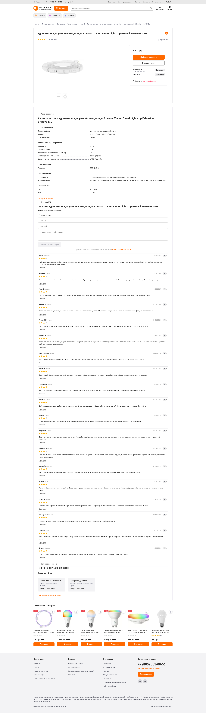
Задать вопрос (146, 674)
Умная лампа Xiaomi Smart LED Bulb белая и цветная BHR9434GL (160, 631)
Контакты (146, 2)
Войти (170, 2)
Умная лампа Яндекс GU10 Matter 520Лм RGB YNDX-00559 (113, 631)
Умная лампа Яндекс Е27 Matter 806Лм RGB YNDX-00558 (66, 631)
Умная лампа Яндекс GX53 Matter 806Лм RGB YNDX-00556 (137, 631)
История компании (109, 667)
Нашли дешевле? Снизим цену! (44, 678)
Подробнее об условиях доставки (49, 596)
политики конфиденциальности (122, 250)
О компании (156, 2)
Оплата (137, 2)
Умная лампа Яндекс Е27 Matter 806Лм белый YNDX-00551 (90, 631)
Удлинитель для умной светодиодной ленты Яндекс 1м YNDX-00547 (43, 631)
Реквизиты (107, 678)
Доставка (111, 2)
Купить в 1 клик (148, 63)
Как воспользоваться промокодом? (81, 671)
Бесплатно (160, 70)
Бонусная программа (40, 671)
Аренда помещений (110, 675)
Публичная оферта (109, 686)
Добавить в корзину (148, 57)
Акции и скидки (38, 675)
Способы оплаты (74, 667)
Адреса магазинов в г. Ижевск (149, 668)
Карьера (106, 671)
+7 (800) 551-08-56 (55, 2)
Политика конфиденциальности (114, 682)
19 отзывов (52, 40)
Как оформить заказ (125, 2)
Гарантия (71, 675)
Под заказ (44, 644)
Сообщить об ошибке (45, 199)
